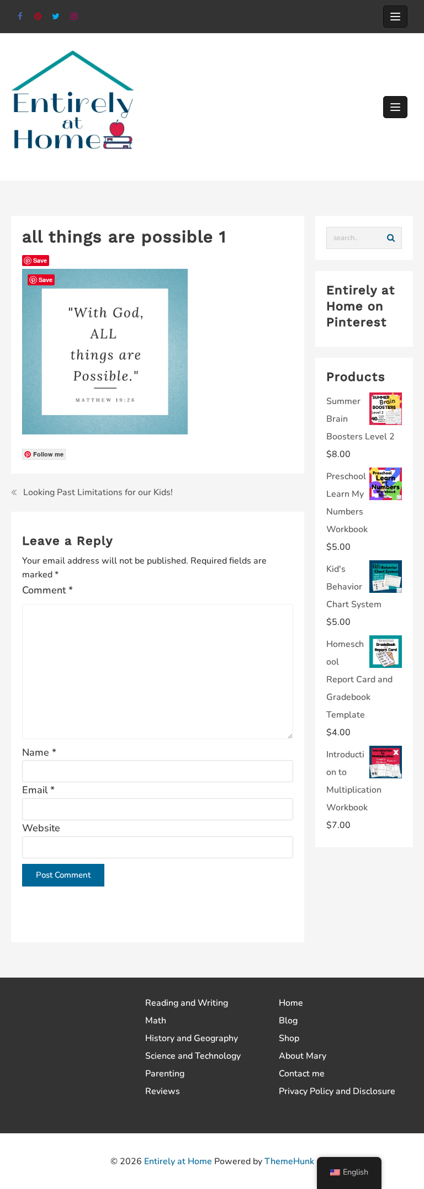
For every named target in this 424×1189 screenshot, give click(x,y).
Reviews (162, 1091)
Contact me (302, 1074)
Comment (47, 590)
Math (155, 1021)
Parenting (164, 1074)
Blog (288, 1021)
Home (291, 1003)
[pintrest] (38, 16)
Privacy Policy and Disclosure (337, 1091)
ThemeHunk (289, 1161)
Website (41, 828)
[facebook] (20, 16)
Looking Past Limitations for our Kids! (98, 492)
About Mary (302, 1056)
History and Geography (191, 1038)
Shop (289, 1038)
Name (39, 752)
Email (38, 790)
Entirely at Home (178, 1161)
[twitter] (56, 16)
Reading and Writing (186, 1003)
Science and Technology (193, 1056)
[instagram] (74, 16)
